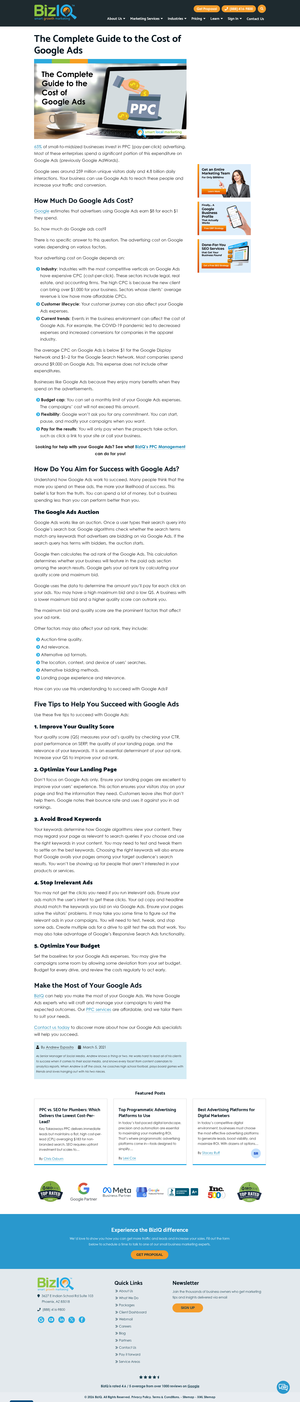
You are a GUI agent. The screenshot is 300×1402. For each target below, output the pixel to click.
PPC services (98, 1009)
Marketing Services (144, 18)
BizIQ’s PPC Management (160, 446)
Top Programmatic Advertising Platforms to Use (147, 1112)
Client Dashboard (133, 1312)
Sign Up (188, 1308)
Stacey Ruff (211, 1153)
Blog (122, 1333)
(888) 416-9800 (241, 9)
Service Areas (129, 1362)
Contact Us (255, 18)
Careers (125, 1326)
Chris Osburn (53, 1159)
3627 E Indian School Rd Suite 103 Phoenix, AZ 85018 (67, 1299)
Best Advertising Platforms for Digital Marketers (226, 1112)
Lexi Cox (129, 1158)
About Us (114, 18)
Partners (125, 1340)
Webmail (126, 1319)
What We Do (128, 1298)
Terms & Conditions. (166, 1397)
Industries (175, 18)
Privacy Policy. (141, 1397)
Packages (126, 1305)
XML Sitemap (206, 1397)
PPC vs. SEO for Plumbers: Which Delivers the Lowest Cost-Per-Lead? (69, 1115)
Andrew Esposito (60, 1047)
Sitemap (188, 1397)
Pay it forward (129, 1354)
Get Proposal (149, 1255)
